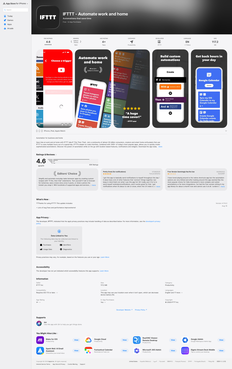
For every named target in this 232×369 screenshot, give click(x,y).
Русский (162, 361)
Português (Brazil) (200, 361)
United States (133, 361)
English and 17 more (172, 293)
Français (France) (180, 361)
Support (82, 364)
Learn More (105, 257)
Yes (102, 302)
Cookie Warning (72, 364)
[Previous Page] (34, 88)
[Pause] (62, 124)
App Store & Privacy (59, 364)
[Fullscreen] (69, 124)
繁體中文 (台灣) (221, 361)
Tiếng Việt (211, 361)
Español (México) (145, 361)
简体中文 (170, 361)
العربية (155, 361)
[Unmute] (66, 124)
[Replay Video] (39, 124)
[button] (15, 16)
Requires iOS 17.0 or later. (45, 293)
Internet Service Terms (43, 364)
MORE (94, 185)
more (160, 147)
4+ (37, 302)
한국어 (190, 361)
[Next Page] (229, 88)
